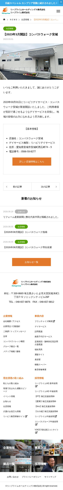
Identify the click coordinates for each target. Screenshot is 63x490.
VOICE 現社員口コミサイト (47, 430)
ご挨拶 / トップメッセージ (14, 331)
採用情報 (39, 378)
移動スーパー (40, 364)
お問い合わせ (13, 477)
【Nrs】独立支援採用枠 (45, 406)
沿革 (5, 336)
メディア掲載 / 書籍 (11, 351)
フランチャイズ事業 (43, 321)
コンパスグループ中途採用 (46, 421)
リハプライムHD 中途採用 (46, 391)
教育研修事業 (40, 369)
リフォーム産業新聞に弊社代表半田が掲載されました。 (31, 217)
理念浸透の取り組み (13, 378)
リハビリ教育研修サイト (14, 416)
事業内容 (39, 316)
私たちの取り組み (11, 383)
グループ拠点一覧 (11, 346)
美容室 (38, 359)
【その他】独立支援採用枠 (46, 411)
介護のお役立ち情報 (12, 411)
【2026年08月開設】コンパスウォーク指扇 (25, 232)
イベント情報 (9, 396)
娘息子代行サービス (43, 336)
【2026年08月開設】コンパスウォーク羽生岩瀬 (27, 247)
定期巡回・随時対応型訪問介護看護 (46, 343)
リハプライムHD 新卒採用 (46, 383)
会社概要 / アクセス (11, 321)
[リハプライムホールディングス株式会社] (31, 283)
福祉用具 (38, 349)
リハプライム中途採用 (44, 416)
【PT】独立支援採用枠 (45, 396)
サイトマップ (50, 477)
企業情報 (7, 316)
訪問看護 (38, 331)
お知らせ (21, 212)
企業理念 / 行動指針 (11, 326)
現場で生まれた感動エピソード (14, 389)
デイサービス (40, 326)
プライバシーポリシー (31, 477)
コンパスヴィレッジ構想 (14, 341)
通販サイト (39, 354)
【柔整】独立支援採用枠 (45, 401)
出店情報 (9, 28)
